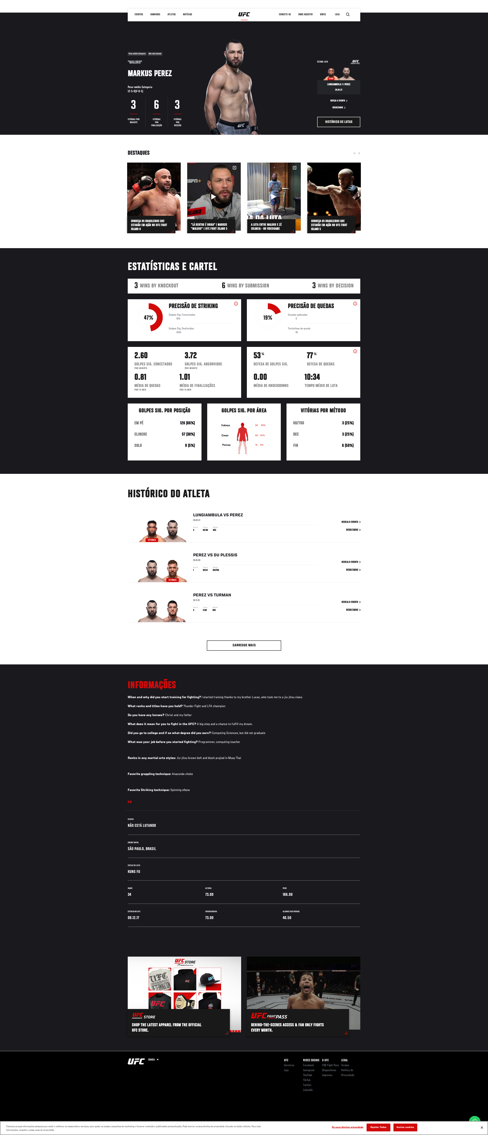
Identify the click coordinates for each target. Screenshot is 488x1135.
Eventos (139, 14)
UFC (286, 1060)
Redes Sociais (311, 1060)
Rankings (155, 14)
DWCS (323, 14)
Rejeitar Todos (378, 1127)
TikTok (307, 1080)
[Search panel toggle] (347, 14)
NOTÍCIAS (187, 14)
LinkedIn (308, 1090)
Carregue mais (244, 645)
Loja (286, 1070)
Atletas (172, 14)
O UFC (325, 1060)
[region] (244, 1128)
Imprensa (327, 1075)
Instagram (308, 1070)
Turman (222, 595)
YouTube (307, 1075)
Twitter (307, 1085)
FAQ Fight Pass (330, 1065)
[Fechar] (482, 1127)
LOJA (337, 14)
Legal (344, 1060)
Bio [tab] (130, 802)
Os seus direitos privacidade (348, 1127)
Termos (345, 1065)
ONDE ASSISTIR (305, 14)
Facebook (308, 1065)
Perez (236, 515)
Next (359, 153)
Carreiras (289, 1065)
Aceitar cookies (405, 1127)
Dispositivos (329, 1070)
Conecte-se (285, 14)
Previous (354, 153)
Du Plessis (225, 555)
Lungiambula (207, 515)
